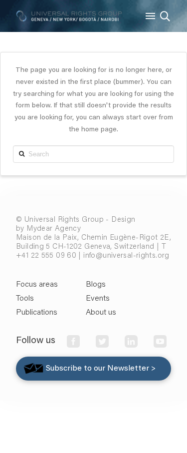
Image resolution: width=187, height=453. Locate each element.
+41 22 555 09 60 (46, 256)
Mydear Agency (53, 229)
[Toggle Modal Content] (165, 16)
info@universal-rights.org (126, 256)
